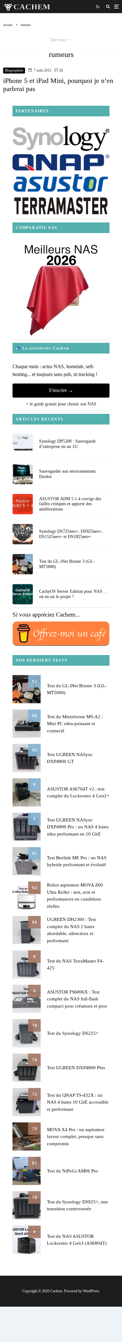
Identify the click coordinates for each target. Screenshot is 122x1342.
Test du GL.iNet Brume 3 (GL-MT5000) (67, 564)
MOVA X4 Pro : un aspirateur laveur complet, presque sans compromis (75, 1136)
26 (60, 70)
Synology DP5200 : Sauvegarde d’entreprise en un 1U (67, 444)
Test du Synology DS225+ (72, 1033)
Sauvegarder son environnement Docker (67, 474)
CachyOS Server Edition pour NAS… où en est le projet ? (73, 594)
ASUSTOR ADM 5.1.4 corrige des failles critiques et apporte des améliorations (70, 504)
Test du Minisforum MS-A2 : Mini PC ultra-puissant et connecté (75, 723)
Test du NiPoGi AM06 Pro (72, 1170)
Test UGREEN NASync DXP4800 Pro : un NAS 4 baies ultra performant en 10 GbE (78, 826)
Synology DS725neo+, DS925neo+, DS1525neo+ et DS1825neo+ (71, 534)
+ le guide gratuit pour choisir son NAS (61, 404)
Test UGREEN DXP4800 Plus (76, 1067)
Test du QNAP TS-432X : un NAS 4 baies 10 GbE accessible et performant (78, 1102)
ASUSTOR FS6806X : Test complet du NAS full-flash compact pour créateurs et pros (77, 999)
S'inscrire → (61, 390)
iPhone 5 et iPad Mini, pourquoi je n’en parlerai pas (58, 85)
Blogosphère (14, 70)
